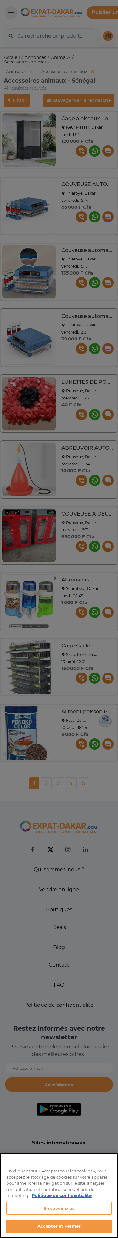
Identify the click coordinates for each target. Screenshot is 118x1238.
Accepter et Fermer (59, 1226)
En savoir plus (59, 1208)
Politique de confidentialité (62, 1195)
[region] (59, 1195)
